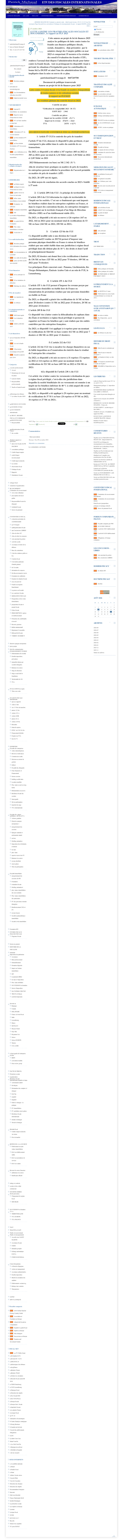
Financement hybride (17, 733)
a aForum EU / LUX (16, 1359)
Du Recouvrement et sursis (19, 573)
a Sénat (12, 1472)
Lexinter (12, 1509)
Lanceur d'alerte (16, 379)
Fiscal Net (35, 16)
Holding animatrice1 (17, 887)
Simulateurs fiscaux (17, 475)
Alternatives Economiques (17, 1418)
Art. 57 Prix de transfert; (18, 707)
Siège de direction (17, 670)
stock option (15, 864)
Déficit (13, 765)
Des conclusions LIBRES (105, 558)
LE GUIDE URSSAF (104, 526)
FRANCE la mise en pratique (106, 120)
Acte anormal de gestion (18, 539)
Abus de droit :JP (17, 533)
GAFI (11, 1436)
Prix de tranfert (16, 1137)
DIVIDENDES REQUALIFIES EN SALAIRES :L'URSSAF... (104, 391)
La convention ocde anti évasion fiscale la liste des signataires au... (104, 96)
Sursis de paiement (17, 510)
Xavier (95, 473)
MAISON (96, 446)
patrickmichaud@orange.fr (17, 44)
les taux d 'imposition (18, 980)
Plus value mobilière (17, 982)
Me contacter (17, 69)
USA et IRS (15, 1046)
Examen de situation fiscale (19, 579)
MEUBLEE (15, 1202)
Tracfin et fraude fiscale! (18, 387)
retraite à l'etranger (17, 1120)
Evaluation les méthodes (18, 576)
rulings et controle (15, 1183)
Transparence (15, 1289)
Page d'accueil (39, 24)
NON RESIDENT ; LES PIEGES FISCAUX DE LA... (104, 474)
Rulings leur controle (17, 1286)
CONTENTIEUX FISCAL (17, 517)
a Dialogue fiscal (14, 1390)
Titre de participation (17, 867)
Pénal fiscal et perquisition (101, 503)
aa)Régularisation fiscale (18, 527)
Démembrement (16, 962)
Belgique (14, 1006)
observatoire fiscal (17, 466)
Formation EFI (14, 929)
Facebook (41, 424)
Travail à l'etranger (17, 1122)
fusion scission (16, 776)
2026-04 (96, 637)
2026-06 (96, 633)
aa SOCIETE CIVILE (16, 407)
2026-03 (96, 640)
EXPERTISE (13, 746)
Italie (13, 1017)
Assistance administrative (19, 1272)
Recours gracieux (16, 624)
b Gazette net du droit (16, 1427)
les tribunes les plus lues (105, 333)
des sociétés (15, 433)
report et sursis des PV (18, 855)
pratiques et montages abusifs (102, 506)
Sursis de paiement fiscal (105, 508)
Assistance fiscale (17, 1243)
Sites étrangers (18, 1333)
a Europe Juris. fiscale (16, 1404)
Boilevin (96, 460)
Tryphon (96, 438)
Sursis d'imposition (17, 988)
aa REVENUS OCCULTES (18, 404)
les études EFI (102, 571)
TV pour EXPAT (15, 1526)
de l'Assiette (15, 567)
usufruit (12, 1297)
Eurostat (12, 1492)
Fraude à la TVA (16, 736)
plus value (14, 852)
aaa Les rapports (16, 702)
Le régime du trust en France (106, 150)
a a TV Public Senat (19, 1353)
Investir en (13, 1003)
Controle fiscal (16, 559)
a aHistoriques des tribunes (17, 1364)
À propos (17, 72)
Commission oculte (17, 756)
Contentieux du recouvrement (18, 490)
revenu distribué (16, 861)
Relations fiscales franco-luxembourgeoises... (101, 421)
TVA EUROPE (16, 1216)
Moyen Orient (16, 1029)
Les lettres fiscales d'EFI (18, 396)
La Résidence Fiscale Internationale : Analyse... (104, 447)
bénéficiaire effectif (17, 1175)
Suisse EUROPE (16, 1040)
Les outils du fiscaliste (20, 258)
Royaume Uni (16, 1034)
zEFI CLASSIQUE (15, 1299)
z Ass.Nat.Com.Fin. (15, 1444)
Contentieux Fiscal (47, 16)
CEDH (14, 1246)
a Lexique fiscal (14, 1413)
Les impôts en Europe (16, 1506)
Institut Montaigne (15, 1501)
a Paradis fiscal (14, 1469)
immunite (12, 952)
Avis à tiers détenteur (17, 493)
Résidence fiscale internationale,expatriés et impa (18, 1079)
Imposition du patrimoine (17, 954)
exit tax (14, 838)
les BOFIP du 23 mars (104, 291)
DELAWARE (15, 1011)
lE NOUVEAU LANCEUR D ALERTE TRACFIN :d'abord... (102, 417)
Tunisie (14, 1043)
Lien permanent (70, 421)
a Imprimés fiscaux (15, 1407)
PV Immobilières (16, 1108)
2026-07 (96, 630)
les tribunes (17, 303)
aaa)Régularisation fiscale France (17, 430)
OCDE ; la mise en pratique (105, 127)
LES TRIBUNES (99, 246)
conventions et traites (104, 91)
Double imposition (17, 1275)
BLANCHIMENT (15, 488)
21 (111, 612)
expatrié (14, 1097)
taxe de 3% (15, 739)
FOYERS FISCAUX (16, 932)
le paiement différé (17, 977)
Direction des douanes (16, 1484)
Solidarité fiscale (16, 507)
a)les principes (102, 231)
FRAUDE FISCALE (16, 934)
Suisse (13, 1037)
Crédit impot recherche (18, 461)
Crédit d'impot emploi (18, 452)
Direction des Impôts (16, 1486)
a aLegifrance (13, 1367)
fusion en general (15, 944)
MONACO (15, 1026)
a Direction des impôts (16, 1393)
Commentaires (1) (81, 421)
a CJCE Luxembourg (16, 1387)
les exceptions (102, 233)
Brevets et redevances (18, 753)
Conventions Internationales (66, 16)
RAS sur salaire (16, 1163)
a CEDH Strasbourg (15, 1384)
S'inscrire (98, 29)
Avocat (14, 370)
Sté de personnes (14, 1194)
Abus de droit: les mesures (19, 536)
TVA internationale (17, 808)
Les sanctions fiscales (18, 593)
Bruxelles (14, 724)
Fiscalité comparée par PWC (106, 524)
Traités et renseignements (17, 1235)
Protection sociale (15, 1074)
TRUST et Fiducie (17, 994)
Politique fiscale (16, 469)
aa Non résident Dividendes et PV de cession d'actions (18, 146)
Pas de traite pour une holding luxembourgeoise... (103, 452)
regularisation (14, 1077)
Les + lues (26, 16)
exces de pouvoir (16, 582)
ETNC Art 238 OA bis (18, 730)
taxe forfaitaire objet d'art (19, 991)
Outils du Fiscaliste (14, 16)
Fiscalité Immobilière (16, 873)
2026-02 (96, 642)
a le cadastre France (15, 1410)
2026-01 (96, 645)
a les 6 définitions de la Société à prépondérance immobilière (18, 154)
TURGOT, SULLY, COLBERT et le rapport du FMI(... (104, 413)
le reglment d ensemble (104, 179)
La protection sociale (15, 1504)
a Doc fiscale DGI (15, 1396)
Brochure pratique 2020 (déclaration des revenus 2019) (18, 246)
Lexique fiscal (14, 1512)
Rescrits (12, 1521)
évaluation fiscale (16, 884)
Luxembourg (15, 1020)
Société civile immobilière (19, 921)
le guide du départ (103, 213)
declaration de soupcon (18, 570)
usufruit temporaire (17, 997)
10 (98, 609)
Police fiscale (15, 610)
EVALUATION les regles (17, 689)
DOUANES (13, 646)
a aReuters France (15, 1370)
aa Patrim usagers (19, 184)
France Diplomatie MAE (17, 1498)
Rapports (14, 472)
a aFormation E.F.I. (15, 1356)
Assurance (15, 957)
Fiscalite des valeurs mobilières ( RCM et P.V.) (17, 815)
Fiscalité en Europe (103, 147)
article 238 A (15, 719)
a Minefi (12, 1467)
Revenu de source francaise (17, 1170)
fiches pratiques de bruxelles (106, 269)
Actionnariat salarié (17, 1082)
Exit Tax (14, 1094)
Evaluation (15, 881)
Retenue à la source (17, 668)
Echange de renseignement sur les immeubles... (103, 443)
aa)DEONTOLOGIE (16, 420)
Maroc (13, 1023)
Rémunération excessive (18, 791)
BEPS (13, 1058)
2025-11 (96, 650)
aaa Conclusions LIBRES (19, 530)
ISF (15, 212)
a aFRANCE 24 (14, 1361)
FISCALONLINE (15, 1495)
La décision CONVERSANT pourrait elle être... (104, 469)
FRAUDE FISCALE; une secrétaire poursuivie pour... (104, 478)
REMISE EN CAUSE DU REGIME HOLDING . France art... (104, 404)
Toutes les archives (99, 652)
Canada (14, 1009)
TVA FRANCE (16, 1219)
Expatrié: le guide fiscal (20, 1328)
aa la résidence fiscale (104, 207)
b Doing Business (15, 1424)
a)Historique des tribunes (17, 394)
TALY (11, 1227)
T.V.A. (12, 1211)
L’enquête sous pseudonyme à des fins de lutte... (103, 456)
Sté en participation (17, 802)
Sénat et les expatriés (16, 1524)
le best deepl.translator (104, 63)
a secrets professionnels (16, 368)
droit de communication (16, 649)
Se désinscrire (100, 32)
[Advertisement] (104, 668)
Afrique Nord (14, 483)
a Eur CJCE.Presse (15, 1399)
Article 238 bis (16, 722)
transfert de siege (16, 805)
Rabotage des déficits (20, 286)
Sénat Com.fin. (14, 1441)
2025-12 (96, 647)
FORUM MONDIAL (18, 1257)
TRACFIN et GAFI (15, 1230)
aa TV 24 (12, 1416)
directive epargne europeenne (18, 643)
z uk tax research (14, 1453)
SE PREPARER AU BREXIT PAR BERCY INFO (104, 275)
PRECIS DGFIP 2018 (20, 98)
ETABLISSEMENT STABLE (18, 651)
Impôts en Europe (19, 1330)
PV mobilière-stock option (19, 1111)
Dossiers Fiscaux (84, 16)
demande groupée (17, 1248)
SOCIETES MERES (16, 1192)
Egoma (96, 464)
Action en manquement (18, 1269)
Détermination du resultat (19, 653)
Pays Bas (14, 1031)
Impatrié (14, 1100)
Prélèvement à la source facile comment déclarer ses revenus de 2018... (104, 296)
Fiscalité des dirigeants (18, 768)
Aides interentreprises (18, 751)
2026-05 (96, 635)
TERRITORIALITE (17, 1214)
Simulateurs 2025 (103, 76)
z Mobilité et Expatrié (16, 1450)
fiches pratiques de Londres (105, 271)
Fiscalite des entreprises (16, 748)
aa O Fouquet (15, 525)
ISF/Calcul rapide (19, 315)
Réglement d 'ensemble (18, 630)
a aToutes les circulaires (16, 1376)
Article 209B (15, 716)
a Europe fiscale (14, 1401)
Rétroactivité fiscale (17, 633)
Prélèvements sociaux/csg (19, 1283)
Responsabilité (16, 422)
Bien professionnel (17, 960)
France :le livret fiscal (18, 1014)
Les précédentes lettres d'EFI (106, 50)
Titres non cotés (16, 691)
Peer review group (17, 1063)
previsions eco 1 (14, 1518)
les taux (14, 850)
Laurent (96, 468)
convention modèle (17, 1060)
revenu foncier (16, 913)
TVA (13, 682)
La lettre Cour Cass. (15, 1438)
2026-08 (96, 628)
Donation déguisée (17, 965)
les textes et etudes (103, 315)
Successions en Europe (20, 1336)
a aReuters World (15, 1373)
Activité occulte (16, 542)
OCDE (12, 1055)
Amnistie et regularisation (17, 486)
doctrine (100, 584)
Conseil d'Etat (14, 1478)
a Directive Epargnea (17, 1266)
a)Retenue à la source (18, 1173)
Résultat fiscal (14, 1129)
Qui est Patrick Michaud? (17, 47)
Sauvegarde (15, 799)
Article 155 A (15, 713)
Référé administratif (17, 627)
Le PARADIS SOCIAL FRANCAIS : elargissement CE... (104, 438)
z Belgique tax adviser (16, 1447)
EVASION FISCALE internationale (16, 698)
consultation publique (18, 449)
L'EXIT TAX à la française (105, 210)
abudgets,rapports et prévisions (15, 440)
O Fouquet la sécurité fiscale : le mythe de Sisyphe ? (104, 362)
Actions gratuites (16, 818)
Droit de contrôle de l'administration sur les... (103, 460)
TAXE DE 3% (18, 232)
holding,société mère (17, 779)
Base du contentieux (17, 550)
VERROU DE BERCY (18, 636)
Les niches (15, 464)
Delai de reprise (16, 727)
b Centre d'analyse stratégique (18, 1421)
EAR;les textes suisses (104, 113)
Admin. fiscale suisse (16, 1475)
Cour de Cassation (15, 1481)
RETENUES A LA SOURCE (18, 1144)
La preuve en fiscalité (18, 590)
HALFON (97, 442)
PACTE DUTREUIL (16, 1071)
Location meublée (17, 782)
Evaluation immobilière (20, 210)
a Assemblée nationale (16, 1464)
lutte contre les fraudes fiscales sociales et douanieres (50, 421)
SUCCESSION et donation (19, 985)
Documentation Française (17, 1489)
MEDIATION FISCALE (19, 596)
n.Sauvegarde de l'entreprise (18, 1053)
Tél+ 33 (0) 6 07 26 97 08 (17, 50)
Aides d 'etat (15, 704)
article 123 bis (16, 710)
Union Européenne (15, 1264)
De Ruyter (15, 1085)
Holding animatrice (17, 841)
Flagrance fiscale (16, 936)
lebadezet (96, 455)
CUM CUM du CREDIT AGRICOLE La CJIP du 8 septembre (104, 465)
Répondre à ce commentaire (36, 443)
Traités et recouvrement (16, 1233)
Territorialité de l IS (17, 679)
